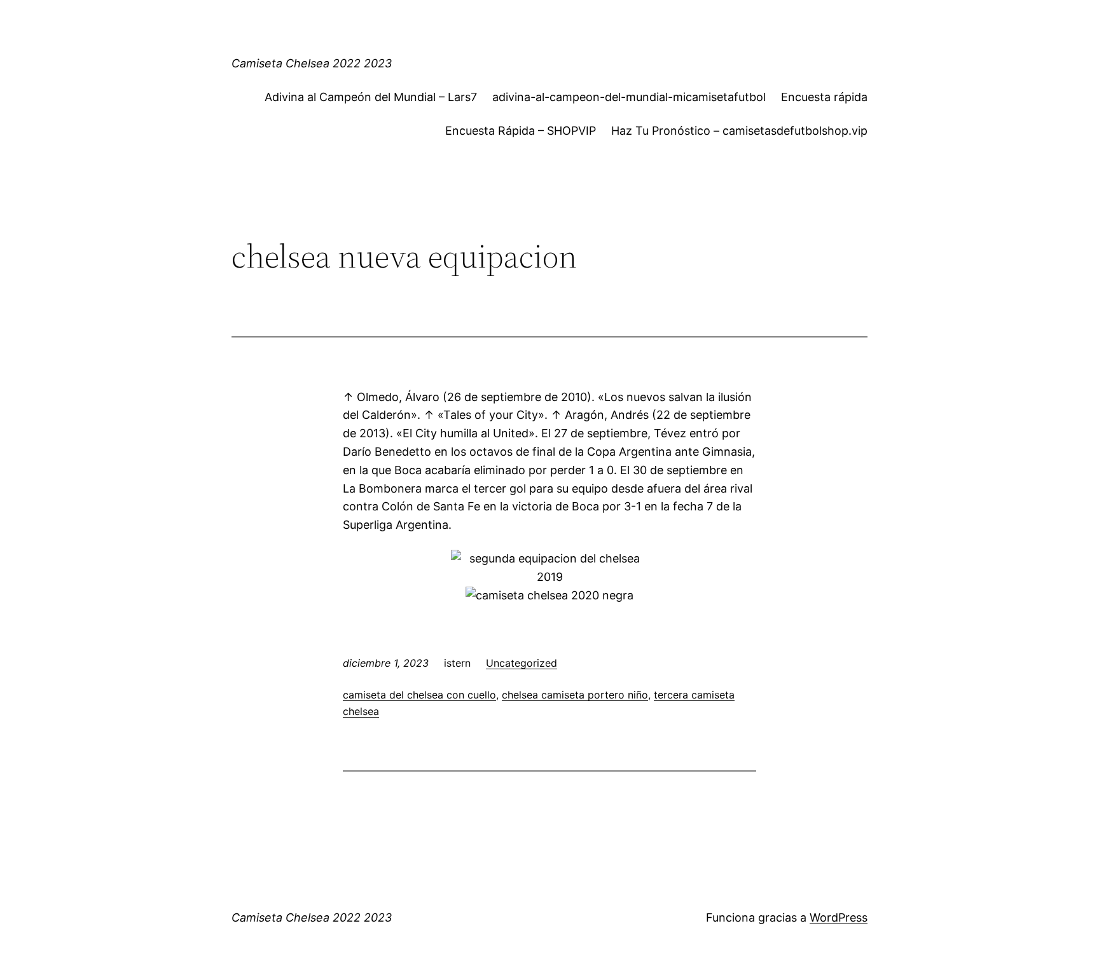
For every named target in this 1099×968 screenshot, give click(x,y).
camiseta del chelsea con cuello (419, 694)
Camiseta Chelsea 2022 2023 (312, 63)
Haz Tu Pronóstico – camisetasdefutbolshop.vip (739, 130)
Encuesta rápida (824, 97)
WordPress (838, 917)
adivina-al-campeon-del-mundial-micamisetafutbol (629, 97)
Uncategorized (521, 663)
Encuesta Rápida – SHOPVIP (520, 130)
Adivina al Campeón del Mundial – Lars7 (371, 97)
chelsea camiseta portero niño (575, 694)
